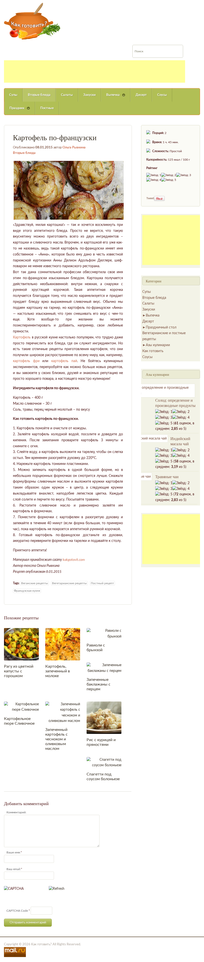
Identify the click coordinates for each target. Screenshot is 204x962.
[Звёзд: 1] (153, 175)
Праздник (14, 111)
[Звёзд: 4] (153, 180)
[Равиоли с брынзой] (104, 633)
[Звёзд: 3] (183, 175)
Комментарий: (16, 812)
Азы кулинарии (158, 345)
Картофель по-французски (55, 137)
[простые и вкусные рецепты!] (32, 21)
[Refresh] (56, 889)
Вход (165, 3)
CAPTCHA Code (17, 910)
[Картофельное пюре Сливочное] (21, 707)
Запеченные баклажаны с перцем (98, 684)
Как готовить (152, 351)
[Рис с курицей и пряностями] (104, 717)
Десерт (141, 95)
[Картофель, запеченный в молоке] (62, 644)
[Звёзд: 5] (168, 180)
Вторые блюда (39, 95)
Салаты (67, 95)
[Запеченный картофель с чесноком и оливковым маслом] (62, 712)
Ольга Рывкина (74, 147)
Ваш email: (13, 869)
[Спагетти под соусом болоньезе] (104, 762)
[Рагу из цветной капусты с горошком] (21, 644)
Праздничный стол (161, 327)
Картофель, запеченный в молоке (57, 671)
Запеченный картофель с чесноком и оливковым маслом (56, 739)
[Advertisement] (94, 71)
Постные (47, 108)
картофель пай (64, 361)
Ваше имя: (13, 852)
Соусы (162, 95)
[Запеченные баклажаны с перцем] (104, 668)
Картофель (22, 337)
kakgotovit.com (74, 560)
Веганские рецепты (34, 583)
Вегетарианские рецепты (69, 583)
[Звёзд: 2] (168, 175)
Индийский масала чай (180, 441)
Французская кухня (27, 590)
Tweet (150, 198)
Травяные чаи (167, 476)
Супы (13, 95)
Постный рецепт (102, 583)
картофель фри (26, 361)
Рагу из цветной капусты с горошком (18, 671)
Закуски (89, 95)
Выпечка (110, 97)
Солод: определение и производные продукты (175, 402)
